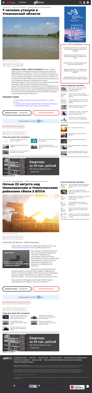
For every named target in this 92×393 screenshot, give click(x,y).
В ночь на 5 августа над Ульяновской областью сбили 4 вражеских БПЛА (48, 323)
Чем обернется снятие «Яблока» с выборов (77, 134)
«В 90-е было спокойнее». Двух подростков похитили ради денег (77, 118)
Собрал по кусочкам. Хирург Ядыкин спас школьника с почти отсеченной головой (78, 215)
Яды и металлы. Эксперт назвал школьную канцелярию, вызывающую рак (77, 89)
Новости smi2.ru (8, 176)
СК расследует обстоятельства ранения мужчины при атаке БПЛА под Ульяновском (19, 317)
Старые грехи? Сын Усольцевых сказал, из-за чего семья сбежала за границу (78, 95)
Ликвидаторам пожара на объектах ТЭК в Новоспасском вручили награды (47, 317)
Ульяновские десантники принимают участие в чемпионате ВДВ (48, 147)
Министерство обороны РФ (10, 233)
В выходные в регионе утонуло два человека (32, 106)
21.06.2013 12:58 (7, 7)
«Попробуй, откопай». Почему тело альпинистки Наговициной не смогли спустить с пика (78, 113)
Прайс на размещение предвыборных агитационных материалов (63, 360)
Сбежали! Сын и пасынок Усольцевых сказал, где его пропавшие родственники (78, 198)
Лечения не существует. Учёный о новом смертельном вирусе (77, 106)
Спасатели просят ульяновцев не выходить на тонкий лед (19, 151)
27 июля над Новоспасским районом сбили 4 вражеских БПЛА (18, 328)
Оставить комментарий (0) (46, 112)
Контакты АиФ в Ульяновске (22, 360)
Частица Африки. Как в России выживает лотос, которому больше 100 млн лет (78, 203)
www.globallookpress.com (13, 60)
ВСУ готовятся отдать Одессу (76, 127)
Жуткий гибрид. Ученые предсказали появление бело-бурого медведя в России (78, 186)
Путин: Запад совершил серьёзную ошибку (78, 146)
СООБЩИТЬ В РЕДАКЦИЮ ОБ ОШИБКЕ (23, 362)
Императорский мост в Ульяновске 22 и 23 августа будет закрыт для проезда (75, 49)
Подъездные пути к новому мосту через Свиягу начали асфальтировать (75, 78)
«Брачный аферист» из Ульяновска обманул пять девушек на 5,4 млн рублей (75, 71)
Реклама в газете (43, 357)
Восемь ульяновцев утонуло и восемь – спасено (18, 140)
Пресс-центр (32, 357)
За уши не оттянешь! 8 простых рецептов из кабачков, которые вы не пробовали (78, 192)
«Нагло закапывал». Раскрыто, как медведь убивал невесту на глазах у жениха (78, 101)
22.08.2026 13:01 (7, 181)
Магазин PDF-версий (55, 357)
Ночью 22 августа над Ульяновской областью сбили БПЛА (75, 63)
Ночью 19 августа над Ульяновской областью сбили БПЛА (18, 323)
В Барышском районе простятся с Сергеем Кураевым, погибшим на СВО (75, 56)
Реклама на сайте (37, 360)
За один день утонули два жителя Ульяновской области (36, 104)
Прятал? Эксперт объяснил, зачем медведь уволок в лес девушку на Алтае (78, 209)
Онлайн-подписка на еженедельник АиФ (75, 357)
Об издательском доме (20, 357)
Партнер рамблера (63, 386)
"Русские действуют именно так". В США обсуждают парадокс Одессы (78, 152)
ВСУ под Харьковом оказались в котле (77, 140)
